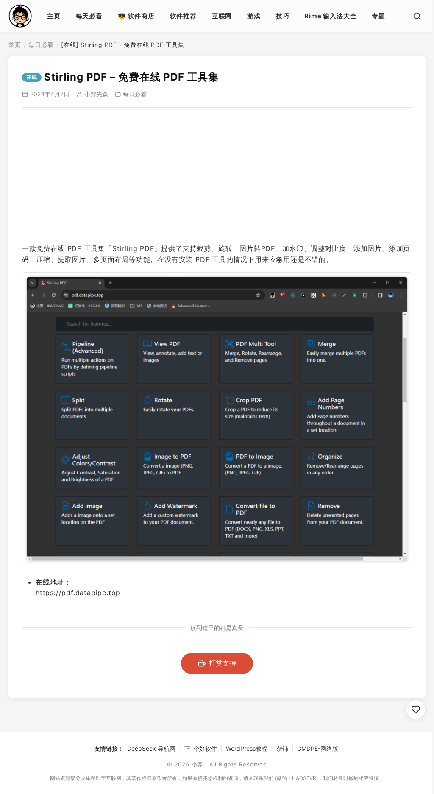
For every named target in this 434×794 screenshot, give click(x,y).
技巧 (282, 16)
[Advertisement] (217, 175)
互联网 (222, 16)
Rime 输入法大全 (330, 16)
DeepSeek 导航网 (151, 748)
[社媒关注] (416, 709)
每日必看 (40, 44)
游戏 (254, 16)
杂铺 (282, 748)
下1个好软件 (200, 748)
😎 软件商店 (136, 16)
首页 (14, 44)
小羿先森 (96, 94)
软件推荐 (183, 16)
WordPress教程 (246, 748)
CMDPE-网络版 (317, 748)
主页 (54, 16)
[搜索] (417, 16)
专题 (378, 16)
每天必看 (89, 16)
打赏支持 (222, 663)
